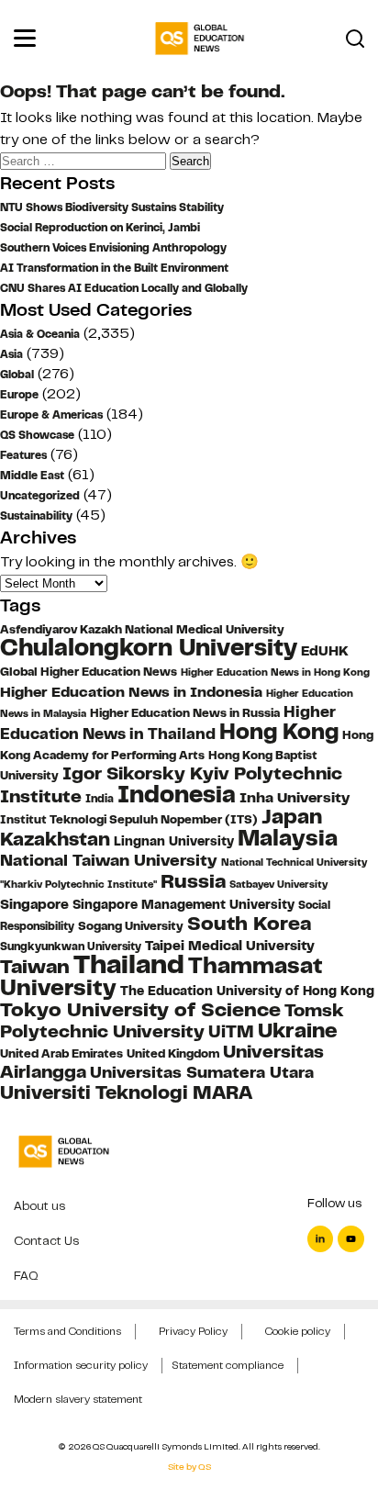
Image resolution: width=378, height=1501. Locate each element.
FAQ (26, 1275)
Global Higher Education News (88, 672)
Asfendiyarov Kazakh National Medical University (142, 629)
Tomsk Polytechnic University (172, 1021)
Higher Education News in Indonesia (131, 691)
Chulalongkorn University (148, 648)
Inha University (294, 797)
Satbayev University (278, 885)
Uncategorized (40, 495)
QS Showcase (37, 435)
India (99, 798)
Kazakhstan (55, 839)
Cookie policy (297, 1331)
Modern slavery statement (78, 1399)
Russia (193, 881)
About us (39, 1206)
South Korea (249, 923)
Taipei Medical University (230, 945)
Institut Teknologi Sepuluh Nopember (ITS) (129, 819)
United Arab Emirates (61, 1054)
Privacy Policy (193, 1331)
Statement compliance (228, 1365)
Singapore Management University (183, 904)
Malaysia (288, 837)
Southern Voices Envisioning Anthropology (113, 248)
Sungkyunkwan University (70, 946)
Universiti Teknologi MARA (126, 1092)
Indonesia (176, 794)
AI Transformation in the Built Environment (114, 268)
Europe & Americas (51, 415)
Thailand (128, 964)
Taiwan (35, 966)
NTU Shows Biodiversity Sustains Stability (112, 207)
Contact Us (46, 1241)
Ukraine (298, 1030)
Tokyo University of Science (140, 1009)
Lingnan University (174, 841)
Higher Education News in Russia (185, 713)
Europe (19, 394)
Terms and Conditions (67, 1331)
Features (23, 455)
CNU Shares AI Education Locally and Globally (124, 288)
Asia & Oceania (40, 334)
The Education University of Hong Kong (247, 990)
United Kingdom (173, 1053)
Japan (291, 816)
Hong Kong (279, 731)
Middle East (32, 475)
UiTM (231, 1032)
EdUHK (325, 651)
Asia (11, 354)
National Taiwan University (108, 859)
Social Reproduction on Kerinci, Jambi (100, 227)
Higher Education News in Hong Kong (275, 672)
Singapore (34, 904)
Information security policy (81, 1365)
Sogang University (130, 926)
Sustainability (36, 516)
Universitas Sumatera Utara (202, 1072)
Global (17, 374)
